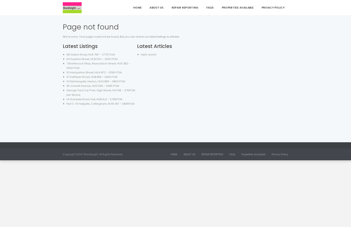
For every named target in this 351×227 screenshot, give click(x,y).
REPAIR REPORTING (185, 8)
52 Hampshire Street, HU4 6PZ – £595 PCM (94, 72)
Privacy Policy (273, 8)
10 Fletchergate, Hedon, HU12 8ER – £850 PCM (95, 81)
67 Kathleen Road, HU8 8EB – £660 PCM (91, 77)
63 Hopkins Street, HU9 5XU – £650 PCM (92, 59)
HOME (137, 8)
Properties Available (238, 8)
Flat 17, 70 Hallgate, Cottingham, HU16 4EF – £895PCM (100, 104)
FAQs (210, 8)
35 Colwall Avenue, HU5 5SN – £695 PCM (92, 86)
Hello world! (148, 54)
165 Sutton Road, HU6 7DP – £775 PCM (90, 54)
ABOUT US (157, 8)
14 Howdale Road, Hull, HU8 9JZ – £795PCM (94, 99)
